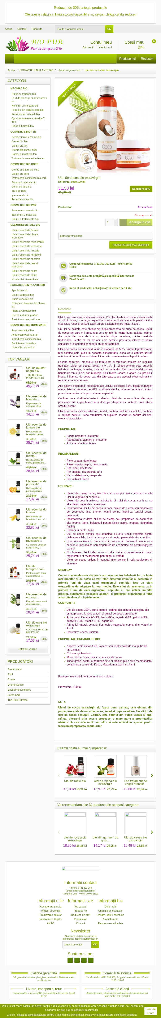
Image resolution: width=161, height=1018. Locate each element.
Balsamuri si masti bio (24, 214)
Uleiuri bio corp (20, 173)
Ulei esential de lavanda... (36, 397)
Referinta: (64, 181)
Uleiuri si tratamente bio (25, 219)
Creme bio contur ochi (24, 149)
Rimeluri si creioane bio (25, 105)
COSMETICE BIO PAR (23, 205)
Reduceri (147, 58)
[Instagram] (77, 960)
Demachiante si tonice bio (26, 137)
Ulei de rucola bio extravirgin (75, 839)
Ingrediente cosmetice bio (26, 339)
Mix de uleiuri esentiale (25, 279)
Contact (80, 923)
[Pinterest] (84, 960)
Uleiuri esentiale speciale (26, 259)
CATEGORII (17, 81)
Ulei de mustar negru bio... (35, 369)
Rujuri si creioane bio (24, 93)
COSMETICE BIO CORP (24, 164)
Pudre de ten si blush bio (26, 114)
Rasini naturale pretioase (26, 319)
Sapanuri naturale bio (24, 182)
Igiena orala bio (20, 195)
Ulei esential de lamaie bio (36, 426)
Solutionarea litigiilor (50, 919)
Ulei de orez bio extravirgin (36, 624)
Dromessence (16, 684)
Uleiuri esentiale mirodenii (27, 254)
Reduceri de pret (80, 915)
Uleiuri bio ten (19, 145)
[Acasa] (9, 58)
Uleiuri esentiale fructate (25, 250)
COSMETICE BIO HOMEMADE (28, 325)
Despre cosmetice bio (110, 923)
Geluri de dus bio (21, 186)
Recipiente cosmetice (24, 343)
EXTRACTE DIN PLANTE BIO (27, 285)
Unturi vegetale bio (22, 299)
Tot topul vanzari (27, 649)
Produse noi (127, 58)
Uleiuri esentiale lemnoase (27, 246)
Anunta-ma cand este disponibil (131, 244)
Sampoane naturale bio (25, 210)
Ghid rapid (111, 906)
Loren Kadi (14, 695)
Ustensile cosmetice (23, 347)
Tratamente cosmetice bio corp (29, 178)
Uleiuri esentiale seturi (24, 275)
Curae (11, 679)
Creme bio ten (20, 141)
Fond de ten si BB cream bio (28, 109)
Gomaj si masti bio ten (24, 154)
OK (109, 28)
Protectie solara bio (23, 199)
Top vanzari (80, 906)
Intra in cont (105, 47)
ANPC (50, 923)
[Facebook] (70, 960)
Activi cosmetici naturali (25, 334)
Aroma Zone (15, 669)
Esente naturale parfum (25, 315)
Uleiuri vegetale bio (23, 294)
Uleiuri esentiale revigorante (28, 242)
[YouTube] (90, 960)
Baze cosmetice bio (23, 330)
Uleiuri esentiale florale (25, 230)
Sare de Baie (19, 190)
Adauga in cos (140, 222)
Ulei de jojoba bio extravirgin (105, 782)
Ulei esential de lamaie (36, 511)
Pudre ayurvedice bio (24, 310)
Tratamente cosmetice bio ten (28, 158)
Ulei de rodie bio (75, 780)
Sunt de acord (150, 1010)
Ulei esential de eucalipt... (36, 595)
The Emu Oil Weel (18, 700)
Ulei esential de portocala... (36, 482)
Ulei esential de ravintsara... (36, 539)
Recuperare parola (50, 906)
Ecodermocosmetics (19, 689)
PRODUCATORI (20, 661)
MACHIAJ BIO (18, 88)
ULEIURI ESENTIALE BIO (25, 224)
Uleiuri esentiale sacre (24, 270)
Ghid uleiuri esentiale (110, 910)
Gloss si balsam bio (23, 126)
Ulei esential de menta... (36, 454)
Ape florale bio (20, 290)
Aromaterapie (110, 919)
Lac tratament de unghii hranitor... (135, 782)
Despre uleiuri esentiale (110, 915)
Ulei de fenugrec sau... (36, 567)
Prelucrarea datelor (51, 915)
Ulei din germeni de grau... (105, 839)
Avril (10, 674)
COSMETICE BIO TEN (23, 131)
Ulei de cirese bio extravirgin (135, 839)
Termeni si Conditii (50, 910)
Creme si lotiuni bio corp (25, 169)
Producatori (80, 919)
